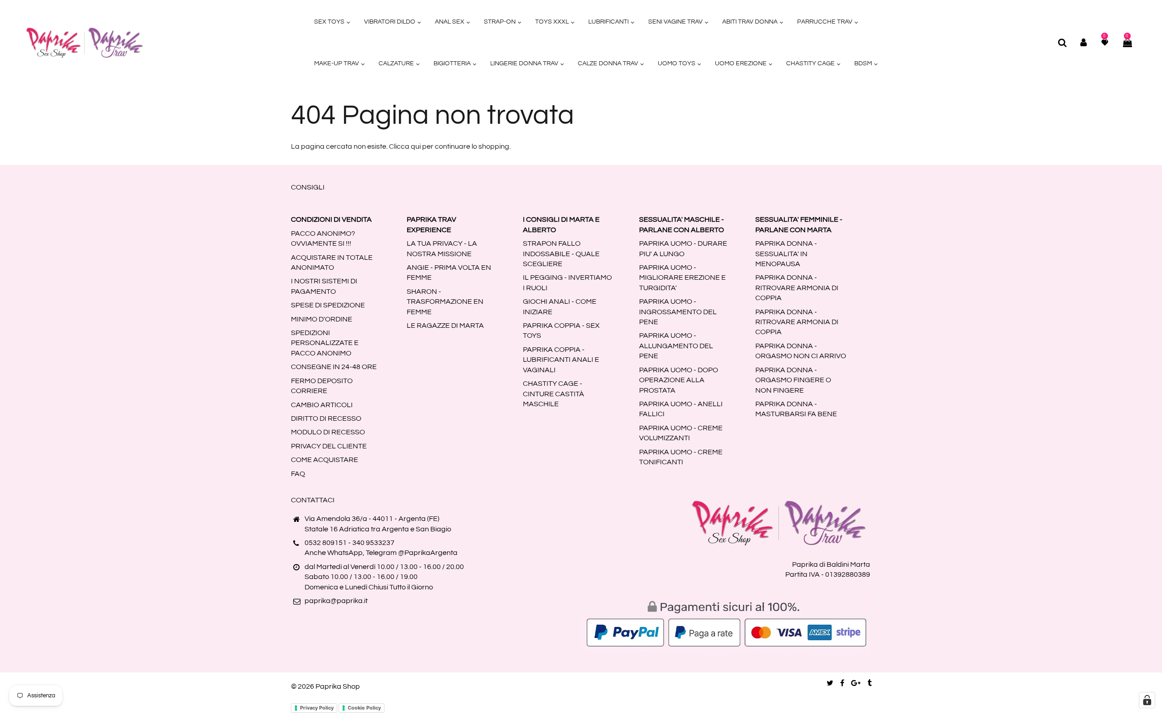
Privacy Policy (317, 708)
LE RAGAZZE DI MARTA (445, 325)
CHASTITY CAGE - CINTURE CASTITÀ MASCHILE (553, 394)
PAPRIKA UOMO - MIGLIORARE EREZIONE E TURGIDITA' (682, 278)
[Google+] (856, 683)
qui (416, 146)
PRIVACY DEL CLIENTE (329, 446)
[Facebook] (842, 683)
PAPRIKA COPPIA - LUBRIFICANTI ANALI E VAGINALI (561, 360)
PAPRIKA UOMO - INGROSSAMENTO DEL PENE (678, 312)
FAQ (298, 473)
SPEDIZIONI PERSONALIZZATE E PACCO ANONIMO (325, 343)
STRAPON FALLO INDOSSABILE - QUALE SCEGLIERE (561, 254)
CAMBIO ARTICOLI (322, 405)
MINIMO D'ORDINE (321, 319)
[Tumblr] (869, 683)
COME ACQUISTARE (324, 459)
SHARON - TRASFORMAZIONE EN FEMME (445, 302)
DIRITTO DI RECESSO (326, 418)
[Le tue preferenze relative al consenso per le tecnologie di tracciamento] (1147, 700)
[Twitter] (830, 683)
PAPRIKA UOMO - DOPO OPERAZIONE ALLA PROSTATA (678, 380)
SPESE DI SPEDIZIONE (328, 305)
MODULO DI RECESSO (328, 432)
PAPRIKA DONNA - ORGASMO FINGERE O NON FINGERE (793, 380)
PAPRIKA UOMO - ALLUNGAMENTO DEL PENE (676, 346)
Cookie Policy (364, 708)
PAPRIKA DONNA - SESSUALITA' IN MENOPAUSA (786, 254)
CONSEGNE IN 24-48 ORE (334, 366)
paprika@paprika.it (336, 600)
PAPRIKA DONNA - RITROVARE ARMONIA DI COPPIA (796, 288)
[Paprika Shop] (84, 42)
